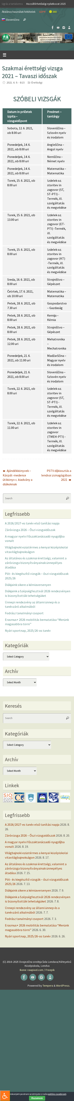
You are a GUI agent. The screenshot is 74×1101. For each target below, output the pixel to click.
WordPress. (63, 985)
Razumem (37, 1098)
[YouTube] (58, 27)
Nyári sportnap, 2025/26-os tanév (28, 631)
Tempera (48, 985)
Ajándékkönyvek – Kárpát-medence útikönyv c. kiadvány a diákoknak (17, 477)
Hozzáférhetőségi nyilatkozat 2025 (46, 4)
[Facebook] (52, 27)
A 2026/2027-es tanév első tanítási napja (32, 523)
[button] (37, 38)
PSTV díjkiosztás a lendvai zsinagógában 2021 (56, 475)
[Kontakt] (69, 27)
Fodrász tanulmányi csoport (24, 613)
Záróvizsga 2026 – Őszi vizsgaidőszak (30, 530)
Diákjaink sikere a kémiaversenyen (28, 585)
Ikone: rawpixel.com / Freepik (37, 970)
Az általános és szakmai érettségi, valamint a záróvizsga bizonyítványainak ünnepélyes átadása (36, 562)
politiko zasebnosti (57, 1093)
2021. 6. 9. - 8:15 (16, 82)
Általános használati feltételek (19, 11)
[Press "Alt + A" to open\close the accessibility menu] (5, 1095)
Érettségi (36, 82)
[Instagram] (64, 27)
